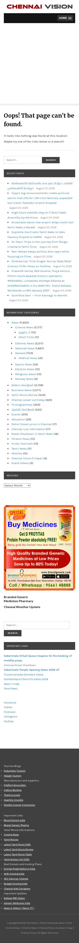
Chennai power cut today (28, 400)
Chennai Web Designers (17, 888)
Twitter (8, 707)
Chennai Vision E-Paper (27, 458)
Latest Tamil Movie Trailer (18, 854)
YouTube (9, 721)
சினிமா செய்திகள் (23, 385)
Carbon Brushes (13, 790)
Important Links (17, 646)
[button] (65, 18)
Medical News (28, 358)
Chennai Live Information (28, 429)
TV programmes (22, 404)
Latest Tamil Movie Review (18, 849)
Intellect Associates (15, 785)
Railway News (24, 379)
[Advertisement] (39, 64)
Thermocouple (12, 795)
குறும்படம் (24, 332)
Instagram (10, 716)
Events (16, 414)
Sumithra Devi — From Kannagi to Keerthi (39, 295)
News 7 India (11, 684)
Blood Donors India (14, 820)
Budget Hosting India (15, 883)
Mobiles (17, 453)
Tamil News (19, 448)
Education (18, 419)
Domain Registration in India (19, 868)
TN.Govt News (21, 439)
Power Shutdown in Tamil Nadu (32, 434)
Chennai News (24, 343)
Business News (22, 390)
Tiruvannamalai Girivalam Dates (24, 674)
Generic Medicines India (17, 903)
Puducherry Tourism (15, 770)
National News (25, 348)
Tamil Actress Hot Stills (17, 859)
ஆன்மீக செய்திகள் (23, 409)
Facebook (10, 702)
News (15, 322)
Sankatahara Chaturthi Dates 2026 (26, 679)
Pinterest (10, 712)
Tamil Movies (11, 839)
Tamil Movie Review (25, 395)
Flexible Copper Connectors (19, 805)
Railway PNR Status (14, 898)
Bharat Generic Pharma (16, 825)
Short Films (26, 337)
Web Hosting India (14, 873)
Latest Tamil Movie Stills (17, 844)
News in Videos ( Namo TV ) (19, 908)
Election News (24, 369)
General (20, 353)
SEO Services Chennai (16, 878)
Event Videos (20, 463)
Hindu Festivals (22, 443)
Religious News (25, 374)
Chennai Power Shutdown (20, 665)
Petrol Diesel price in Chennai (32, 424)
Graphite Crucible (13, 800)
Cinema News (24, 327)
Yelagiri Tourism (12, 775)
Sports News (23, 364)
